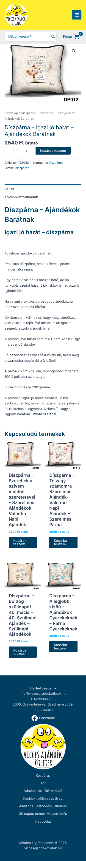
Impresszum (43, 710)
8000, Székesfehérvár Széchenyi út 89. (43, 704)
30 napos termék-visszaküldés (43, 814)
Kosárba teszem (53, 151)
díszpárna (22, 168)
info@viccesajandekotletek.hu (43, 694)
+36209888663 (43, 699)
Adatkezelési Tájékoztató (43, 791)
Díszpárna (28, 113)
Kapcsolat (43, 821)
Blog (43, 783)
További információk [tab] (21, 197)
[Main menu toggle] (76, 14)
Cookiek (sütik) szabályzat (43, 798)
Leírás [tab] (9, 188)
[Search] (53, 36)
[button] (74, 51)
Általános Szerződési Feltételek (43, 806)
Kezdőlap (11, 113)
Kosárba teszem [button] (19, 542)
